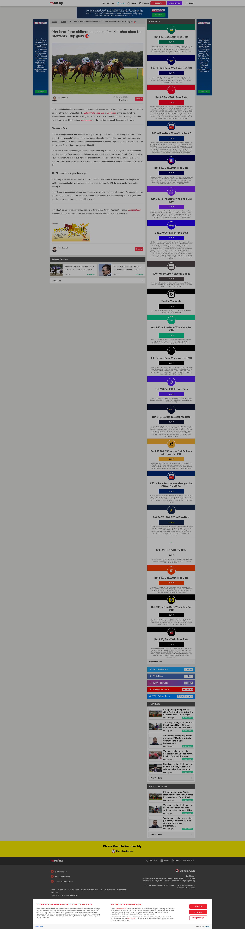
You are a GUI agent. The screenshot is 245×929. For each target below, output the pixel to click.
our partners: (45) (121, 909)
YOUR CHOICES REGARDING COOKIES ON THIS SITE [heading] (64, 904)
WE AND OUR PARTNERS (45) (126, 904)
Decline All (198, 912)
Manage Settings (198, 918)
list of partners (131, 918)
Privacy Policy (39, 926)
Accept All (198, 906)
